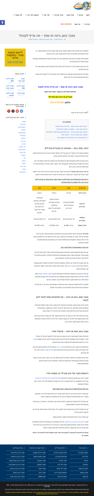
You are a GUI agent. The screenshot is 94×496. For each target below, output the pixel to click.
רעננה (24, 161)
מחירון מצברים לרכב (60, 453)
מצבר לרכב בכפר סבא (17, 476)
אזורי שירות (63, 461)
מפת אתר (18, 489)
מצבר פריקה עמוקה (39, 453)
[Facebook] (21, 111)
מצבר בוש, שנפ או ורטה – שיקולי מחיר (74, 135)
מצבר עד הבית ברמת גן (17, 468)
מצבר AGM (42, 476)
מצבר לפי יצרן (62, 464)
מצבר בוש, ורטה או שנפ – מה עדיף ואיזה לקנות (71, 126)
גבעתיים (23, 135)
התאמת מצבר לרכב (60, 473)
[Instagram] (13, 111)
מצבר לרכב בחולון (19, 473)
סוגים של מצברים (61, 456)
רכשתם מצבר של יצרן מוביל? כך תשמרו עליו (72, 137)
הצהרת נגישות (83, 468)
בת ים (24, 144)
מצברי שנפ (42, 468)
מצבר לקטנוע (41, 464)
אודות (86, 461)
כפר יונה (23, 166)
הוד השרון (22, 147)
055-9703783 (57, 102)
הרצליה (23, 138)
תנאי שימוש (84, 473)
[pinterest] (8, 111)
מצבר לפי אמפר (61, 468)
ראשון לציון (22, 127)
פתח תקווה (22, 133)
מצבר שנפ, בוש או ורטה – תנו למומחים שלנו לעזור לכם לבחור (66, 132)
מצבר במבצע (41, 461)
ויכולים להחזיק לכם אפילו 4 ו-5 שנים (48, 378)
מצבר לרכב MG (21, 87)
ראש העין (22, 172)
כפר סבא (23, 152)
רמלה (24, 163)
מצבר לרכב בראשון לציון (17, 464)
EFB (81, 276)
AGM (86, 276)
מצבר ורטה (60, 347)
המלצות (85, 464)
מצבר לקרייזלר (21, 79)
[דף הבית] (65, 39)
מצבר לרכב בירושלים (18, 456)
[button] (2, 22)
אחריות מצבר (49, 350)
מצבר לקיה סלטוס (10, 94)
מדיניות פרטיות (9, 489)
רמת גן (23, 130)
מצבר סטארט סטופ (40, 456)
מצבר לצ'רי (21, 93)
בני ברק (23, 141)
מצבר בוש (71, 266)
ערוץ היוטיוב (25, 489)
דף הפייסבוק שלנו (36, 489)
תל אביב (23, 124)
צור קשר (85, 476)
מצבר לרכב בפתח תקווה (17, 461)
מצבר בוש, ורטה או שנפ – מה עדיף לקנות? (40, 39)
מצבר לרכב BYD (10, 79)
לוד (24, 158)
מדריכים (85, 456)
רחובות (23, 155)
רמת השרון (22, 149)
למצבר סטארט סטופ (45, 274)
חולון (24, 121)
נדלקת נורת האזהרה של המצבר (74, 422)
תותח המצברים (83, 453)
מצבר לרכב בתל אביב (18, 453)
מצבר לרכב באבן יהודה (10, 87)
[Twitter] (17, 111)
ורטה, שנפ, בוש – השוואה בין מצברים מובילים (72, 129)
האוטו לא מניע (62, 476)
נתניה (24, 169)
